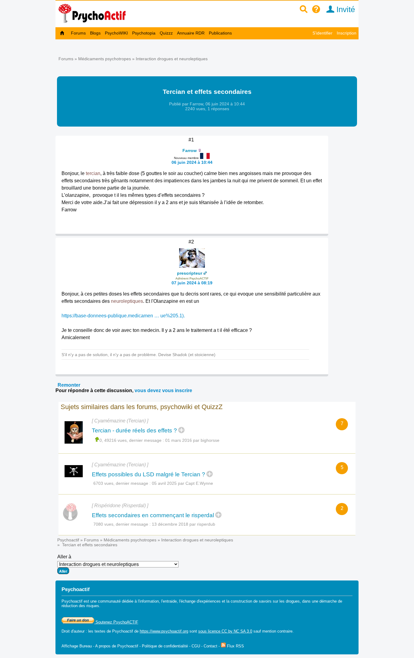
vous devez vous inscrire (163, 390)
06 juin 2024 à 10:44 (192, 162)
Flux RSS (235, 646)
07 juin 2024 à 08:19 (192, 282)
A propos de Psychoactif (116, 646)
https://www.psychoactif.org (164, 631)
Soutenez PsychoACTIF (116, 622)
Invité (344, 9)
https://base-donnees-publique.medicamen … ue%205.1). (123, 315)
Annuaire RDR (191, 33)
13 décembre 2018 (170, 524)
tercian (93, 173)
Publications (220, 33)
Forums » (68, 58)
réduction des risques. (81, 605)
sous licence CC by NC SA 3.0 (225, 631)
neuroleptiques (127, 301)
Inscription (346, 33)
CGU (196, 646)
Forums (78, 33)
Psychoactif (68, 539)
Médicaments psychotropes (104, 58)
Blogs (95, 33)
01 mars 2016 (178, 440)
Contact (210, 646)
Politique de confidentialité (165, 646)
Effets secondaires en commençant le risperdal (153, 515)
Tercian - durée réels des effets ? (134, 430)
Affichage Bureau (77, 646)
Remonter (69, 385)
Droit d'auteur (73, 631)
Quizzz (166, 33)
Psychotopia (143, 33)
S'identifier (322, 33)
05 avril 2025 (164, 483)
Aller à (64, 556)
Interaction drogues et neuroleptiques (172, 58)
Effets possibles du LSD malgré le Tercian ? (148, 474)
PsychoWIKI (116, 33)
